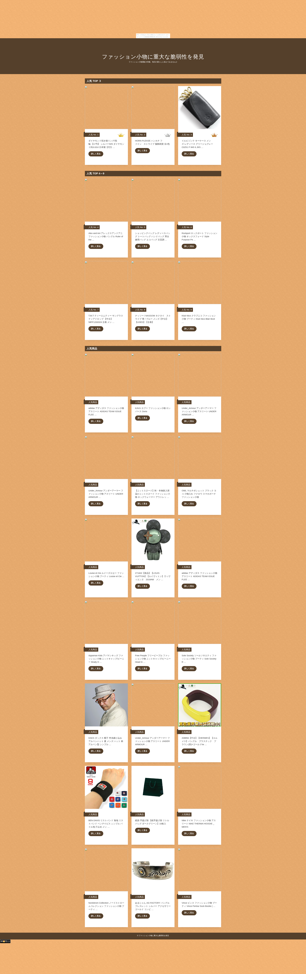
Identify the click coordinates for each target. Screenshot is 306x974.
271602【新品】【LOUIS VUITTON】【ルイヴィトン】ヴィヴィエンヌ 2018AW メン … (152, 576)
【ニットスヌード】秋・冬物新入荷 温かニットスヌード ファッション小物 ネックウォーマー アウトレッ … (152, 493)
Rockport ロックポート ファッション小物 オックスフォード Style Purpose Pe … (199, 236)
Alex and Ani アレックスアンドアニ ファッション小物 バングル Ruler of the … (105, 236)
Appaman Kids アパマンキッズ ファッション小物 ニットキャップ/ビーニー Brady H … (106, 658)
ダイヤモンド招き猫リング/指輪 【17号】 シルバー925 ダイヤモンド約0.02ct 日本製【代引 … (106, 144)
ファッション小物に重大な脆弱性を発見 (153, 57)
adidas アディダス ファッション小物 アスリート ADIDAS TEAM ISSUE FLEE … (106, 411)
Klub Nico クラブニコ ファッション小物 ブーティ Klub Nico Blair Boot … (199, 319)
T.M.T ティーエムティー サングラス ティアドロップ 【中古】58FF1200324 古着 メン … (105, 319)
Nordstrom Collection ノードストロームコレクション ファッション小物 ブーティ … (106, 906)
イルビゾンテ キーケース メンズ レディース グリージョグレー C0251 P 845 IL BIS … (197, 144)
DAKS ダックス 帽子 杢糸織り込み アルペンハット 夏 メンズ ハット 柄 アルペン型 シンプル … (105, 741)
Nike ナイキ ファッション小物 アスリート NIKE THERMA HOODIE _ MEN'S (199, 823)
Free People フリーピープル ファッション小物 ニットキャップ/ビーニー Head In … (153, 658)
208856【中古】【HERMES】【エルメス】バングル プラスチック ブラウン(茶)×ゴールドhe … (199, 741)
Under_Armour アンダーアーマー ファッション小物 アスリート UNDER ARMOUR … (199, 411)
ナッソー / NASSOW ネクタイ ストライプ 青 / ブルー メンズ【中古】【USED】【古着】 (153, 319)
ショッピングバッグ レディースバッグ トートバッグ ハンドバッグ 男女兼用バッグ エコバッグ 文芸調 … (152, 236)
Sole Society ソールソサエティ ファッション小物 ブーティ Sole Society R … (199, 658)
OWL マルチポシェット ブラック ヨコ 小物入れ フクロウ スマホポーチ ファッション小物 (199, 493)
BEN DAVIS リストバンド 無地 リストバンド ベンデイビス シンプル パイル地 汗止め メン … (105, 823)
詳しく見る (96, 154)
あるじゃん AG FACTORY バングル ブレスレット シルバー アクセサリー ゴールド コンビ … (153, 906)
